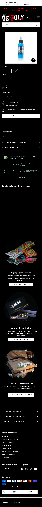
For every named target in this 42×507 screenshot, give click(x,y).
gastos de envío (10, 110)
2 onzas (17, 71)
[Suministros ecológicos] (21, 363)
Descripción (7, 132)
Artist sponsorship (8, 455)
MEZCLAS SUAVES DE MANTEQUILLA (21, 339)
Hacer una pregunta (10, 147)
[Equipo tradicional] (21, 253)
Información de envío (11, 137)
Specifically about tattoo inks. (15, 142)
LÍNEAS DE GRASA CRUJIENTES (21, 284)
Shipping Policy (7, 449)
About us (5, 436)
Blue (5, 79)
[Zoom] (33, 60)
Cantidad (6, 93)
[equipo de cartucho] (21, 308)
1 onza (6, 71)
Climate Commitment (10, 439)
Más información (21, 177)
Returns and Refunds (10, 452)
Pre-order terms (8, 445)
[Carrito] (33, 17)
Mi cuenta (5, 458)
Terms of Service (8, 442)
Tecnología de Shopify (11, 502)
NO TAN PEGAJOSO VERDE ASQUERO (21, 395)
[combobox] (21, 24)
